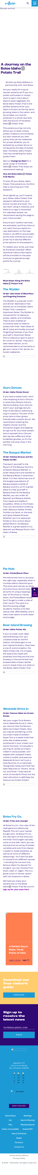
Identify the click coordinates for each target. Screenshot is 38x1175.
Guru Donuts (12, 388)
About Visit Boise (19, 1134)
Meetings (28, 1116)
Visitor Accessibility (10, 1129)
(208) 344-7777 (19, 1063)
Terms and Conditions (19, 1156)
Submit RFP (28, 1129)
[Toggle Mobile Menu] (35, 3)
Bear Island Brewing (17, 625)
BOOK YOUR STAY (19, 1106)
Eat (10, 1120)
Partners (19, 1143)
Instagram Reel (18, 161)
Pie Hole (8, 569)
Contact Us (19, 1147)
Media (19, 1138)
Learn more (15, 960)
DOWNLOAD (19, 995)
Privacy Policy (19, 1158)
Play (10, 1125)
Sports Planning (28, 1120)
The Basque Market (17, 452)
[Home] (10, 3)
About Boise (10, 1116)
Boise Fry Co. (12, 816)
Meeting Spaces (28, 1125)
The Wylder (11, 289)
